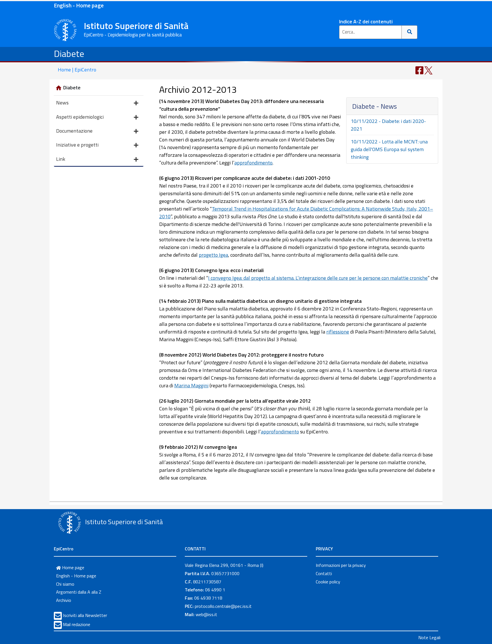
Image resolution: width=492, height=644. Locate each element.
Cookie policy (328, 581)
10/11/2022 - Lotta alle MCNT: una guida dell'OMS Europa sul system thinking (389, 149)
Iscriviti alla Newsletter (85, 615)
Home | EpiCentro (77, 69)
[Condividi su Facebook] (419, 70)
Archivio (63, 600)
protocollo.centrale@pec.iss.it (223, 606)
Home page (72, 567)
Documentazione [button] (74, 131)
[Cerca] (409, 32)
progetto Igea (213, 255)
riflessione (337, 332)
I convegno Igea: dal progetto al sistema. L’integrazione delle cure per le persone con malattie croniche (318, 278)
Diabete (69, 53)
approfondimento (253, 162)
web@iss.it (206, 614)
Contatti (324, 573)
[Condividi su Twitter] (428, 70)
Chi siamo (65, 584)
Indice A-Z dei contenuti (366, 21)
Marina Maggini (191, 385)
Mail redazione (76, 624)
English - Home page (79, 5)
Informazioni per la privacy (341, 565)
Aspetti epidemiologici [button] (80, 117)
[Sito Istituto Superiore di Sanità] (69, 522)
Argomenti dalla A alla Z (78, 592)
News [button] (62, 102)
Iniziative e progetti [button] (77, 145)
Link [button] (60, 159)
